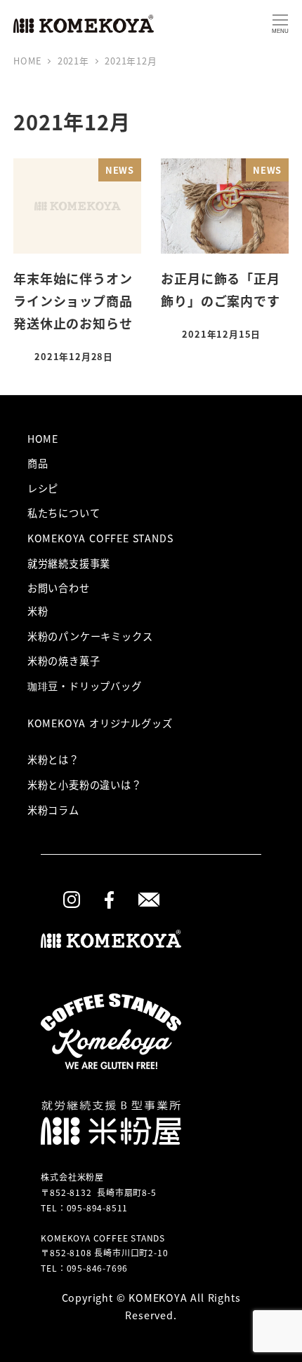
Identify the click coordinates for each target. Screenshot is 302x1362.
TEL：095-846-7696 (84, 1268)
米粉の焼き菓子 (63, 661)
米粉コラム (53, 810)
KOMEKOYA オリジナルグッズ (100, 723)
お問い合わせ (58, 588)
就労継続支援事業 (68, 563)
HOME (42, 439)
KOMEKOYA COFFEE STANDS (100, 538)
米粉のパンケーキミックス (90, 636)
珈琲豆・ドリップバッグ (84, 686)
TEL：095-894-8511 (84, 1207)
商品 (37, 463)
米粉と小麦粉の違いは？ (84, 785)
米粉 (37, 611)
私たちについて (63, 513)
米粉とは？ (53, 759)
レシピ (42, 488)
